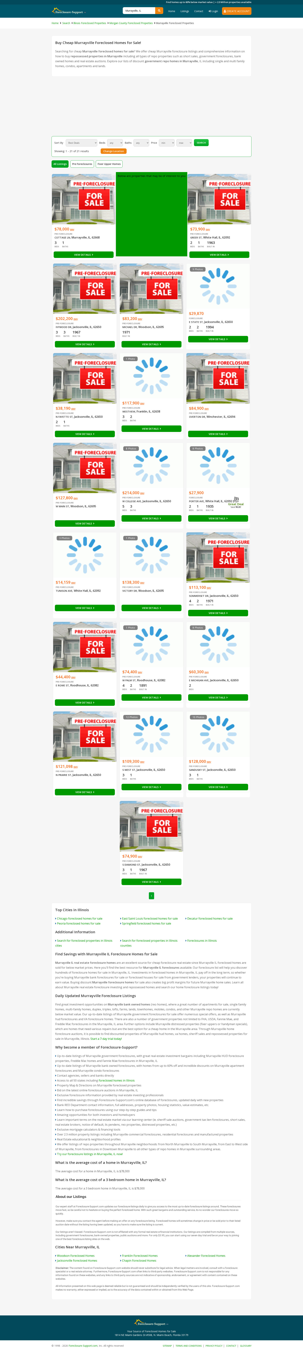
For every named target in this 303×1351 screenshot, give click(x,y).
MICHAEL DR (129, 327)
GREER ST (196, 237)
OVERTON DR (197, 416)
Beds (102, 142)
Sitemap (167, 1345)
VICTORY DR (129, 590)
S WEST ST (128, 770)
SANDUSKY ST (197, 770)
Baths (128, 142)
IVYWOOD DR (63, 327)
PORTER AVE (196, 501)
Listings (184, 11)
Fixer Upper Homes (109, 164)
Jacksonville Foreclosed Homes (77, 1261)
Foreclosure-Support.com (83, 1345)
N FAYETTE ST (64, 416)
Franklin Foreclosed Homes (140, 1256)
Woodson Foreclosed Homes (76, 1256)
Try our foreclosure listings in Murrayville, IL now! (90, 1154)
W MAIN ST (62, 506)
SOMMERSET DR (198, 596)
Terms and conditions (189, 1345)
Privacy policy (214, 1345)
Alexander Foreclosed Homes (206, 1256)
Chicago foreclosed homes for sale (79, 918)
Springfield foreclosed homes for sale (146, 923)
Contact (198, 11)
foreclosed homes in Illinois (117, 1080)
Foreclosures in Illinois (202, 941)
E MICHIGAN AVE (199, 680)
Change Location (113, 151)
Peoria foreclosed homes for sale (78, 923)
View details (82, 254)
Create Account (238, 11)
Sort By (58, 142)
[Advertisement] (151, 106)
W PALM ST (129, 680)
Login (214, 11)
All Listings (60, 164)
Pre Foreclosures (82, 164)
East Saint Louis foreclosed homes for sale (150, 918)
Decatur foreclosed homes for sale (210, 918)
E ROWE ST (62, 685)
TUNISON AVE (64, 590)
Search (201, 142)
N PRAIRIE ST (63, 775)
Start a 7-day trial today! (106, 1039)
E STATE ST (196, 322)
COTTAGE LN (62, 237)
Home (171, 11)
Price (154, 142)
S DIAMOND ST (131, 864)
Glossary (245, 1345)
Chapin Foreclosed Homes (139, 1261)
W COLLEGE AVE (131, 501)
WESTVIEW (128, 411)
